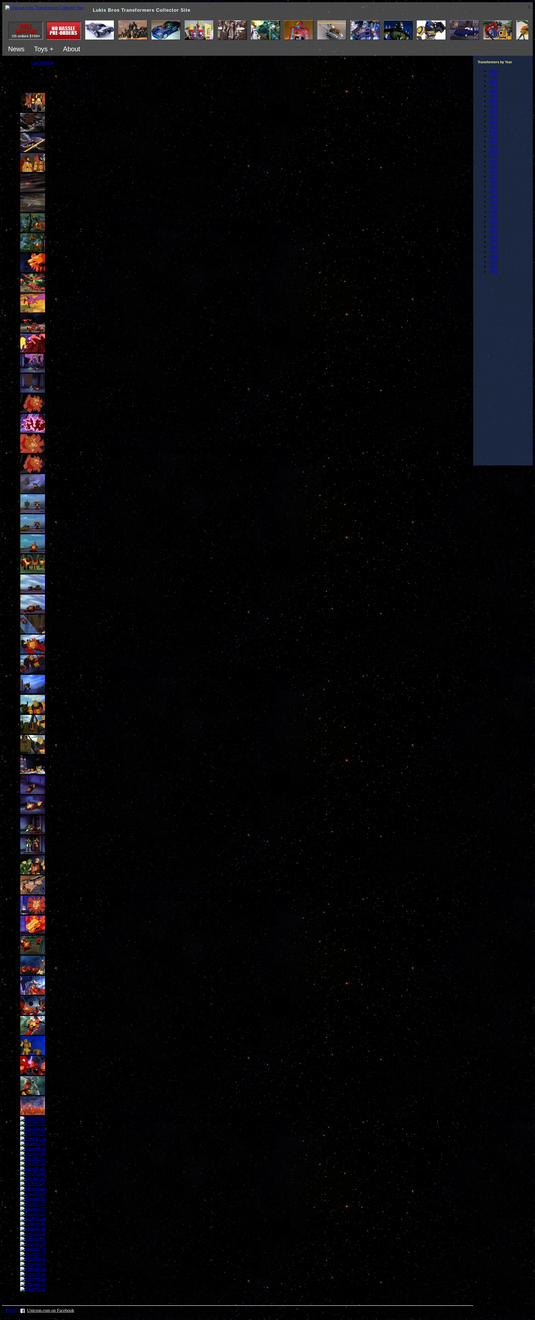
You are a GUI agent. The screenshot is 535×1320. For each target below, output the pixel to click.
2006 (493, 161)
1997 (493, 206)
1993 (493, 226)
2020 (493, 91)
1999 (493, 196)
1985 (493, 266)
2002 (493, 181)
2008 (493, 151)
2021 (493, 86)
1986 (493, 261)
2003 (493, 176)
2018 (493, 101)
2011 (493, 136)
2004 (493, 171)
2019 (493, 96)
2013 (493, 126)
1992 (493, 231)
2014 (493, 121)
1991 (493, 236)
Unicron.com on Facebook (50, 1310)
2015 (493, 116)
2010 (493, 141)
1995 (493, 216)
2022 (493, 81)
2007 (493, 156)
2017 (493, 106)
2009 (493, 146)
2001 (493, 186)
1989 (493, 246)
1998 (493, 201)
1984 (493, 271)
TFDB (11, 1310)
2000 (493, 191)
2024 (493, 71)
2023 (493, 76)
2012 (493, 131)
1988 (493, 256)
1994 (493, 221)
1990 (493, 241)
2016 (493, 111)
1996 (493, 211)
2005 (493, 166)
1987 (493, 251)
